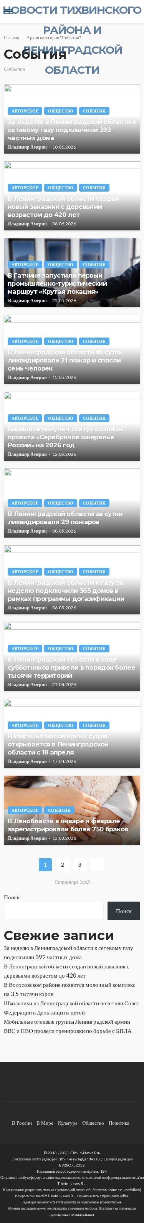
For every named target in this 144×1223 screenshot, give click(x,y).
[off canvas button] (8, 11)
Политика (119, 1123)
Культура (68, 1123)
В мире (44, 1123)
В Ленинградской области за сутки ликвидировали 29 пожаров (65, 518)
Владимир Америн (27, 147)
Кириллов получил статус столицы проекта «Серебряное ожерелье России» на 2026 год (66, 437)
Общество (60, 110)
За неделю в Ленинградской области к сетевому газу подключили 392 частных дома (72, 130)
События (94, 110)
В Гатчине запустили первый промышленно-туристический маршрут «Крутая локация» (57, 283)
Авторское (25, 110)
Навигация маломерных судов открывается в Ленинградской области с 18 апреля (58, 744)
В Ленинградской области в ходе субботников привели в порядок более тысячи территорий (71, 667)
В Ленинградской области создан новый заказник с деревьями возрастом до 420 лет (63, 206)
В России (22, 1123)
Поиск (12, 897)
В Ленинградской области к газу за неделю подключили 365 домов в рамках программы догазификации (66, 590)
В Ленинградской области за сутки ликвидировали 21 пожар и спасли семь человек (65, 360)
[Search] (133, 11)
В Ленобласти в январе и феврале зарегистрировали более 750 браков (68, 825)
